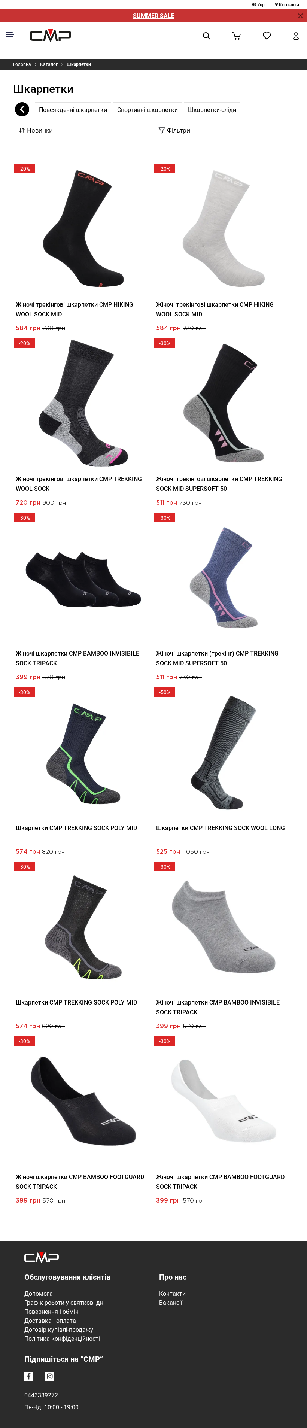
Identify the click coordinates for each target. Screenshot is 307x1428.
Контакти (289, 4)
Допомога (38, 1293)
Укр (261, 4)
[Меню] (10, 34)
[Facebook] (30, 1377)
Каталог (49, 64)
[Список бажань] (267, 35)
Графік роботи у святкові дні (64, 1302)
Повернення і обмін (51, 1311)
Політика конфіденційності (62, 1338)
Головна (22, 64)
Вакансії (170, 1302)
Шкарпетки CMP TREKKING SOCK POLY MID (76, 828)
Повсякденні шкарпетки (73, 109)
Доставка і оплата (50, 1320)
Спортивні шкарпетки (147, 109)
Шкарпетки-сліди (212, 109)
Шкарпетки (79, 64)
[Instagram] (51, 1377)
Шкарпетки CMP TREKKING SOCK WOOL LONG (220, 828)
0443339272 (41, 1395)
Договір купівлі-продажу (58, 1329)
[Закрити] (300, 16)
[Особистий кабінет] (296, 35)
